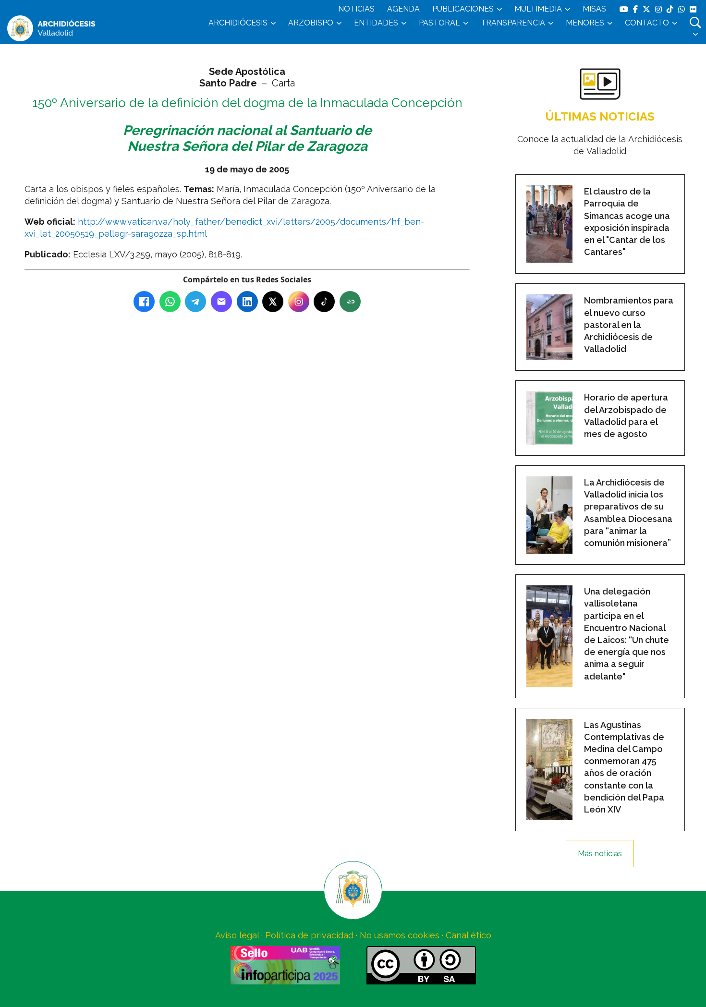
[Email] (221, 301)
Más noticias (600, 853)
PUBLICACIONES (463, 8)
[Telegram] (195, 301)
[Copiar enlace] (350, 301)
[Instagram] (298, 301)
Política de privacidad (309, 935)
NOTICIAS (356, 8)
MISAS (594, 8)
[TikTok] (324, 301)
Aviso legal (237, 935)
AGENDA (403, 8)
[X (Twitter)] (272, 301)
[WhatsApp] (170, 301)
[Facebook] (144, 301)
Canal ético (468, 935)
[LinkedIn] (247, 301)
